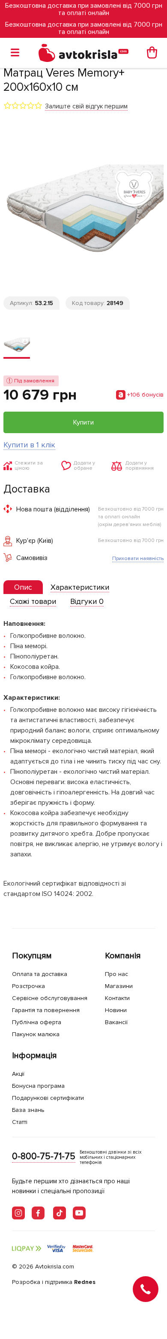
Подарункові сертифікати (48, 1098)
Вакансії (116, 1022)
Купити (83, 422)
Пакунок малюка (36, 1034)
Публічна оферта (36, 1022)
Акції (18, 1073)
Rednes (84, 1282)
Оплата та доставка (39, 974)
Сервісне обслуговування (49, 998)
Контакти (117, 998)
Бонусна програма (38, 1086)
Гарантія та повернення (46, 1010)
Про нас (116, 974)
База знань (28, 1110)
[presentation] (23, 587)
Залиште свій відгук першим (86, 106)
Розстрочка (28, 986)
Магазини (119, 986)
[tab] (23, 587)
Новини (116, 1010)
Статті (19, 1122)
